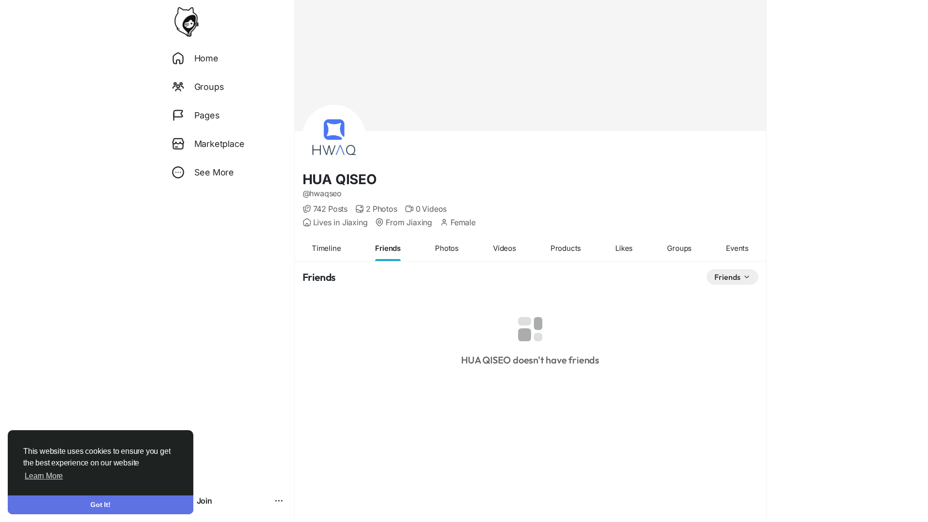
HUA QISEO (340, 179)
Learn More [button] (44, 476)
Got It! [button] (100, 504)
